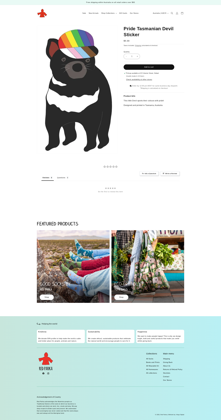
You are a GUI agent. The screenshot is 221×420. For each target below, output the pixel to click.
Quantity (127, 52)
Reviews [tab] (46, 177)
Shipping (138, 45)
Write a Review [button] (171, 173)
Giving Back (168, 362)
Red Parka (163, 414)
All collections (151, 373)
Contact (166, 376)
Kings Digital (180, 414)
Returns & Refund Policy (172, 369)
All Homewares (152, 369)
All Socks (149, 359)
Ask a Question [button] (150, 173)
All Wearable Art (152, 366)
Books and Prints (153, 362)
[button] (109, 13)
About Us (166, 366)
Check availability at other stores (139, 79)
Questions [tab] (61, 177)
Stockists (166, 373)
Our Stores (167, 380)
